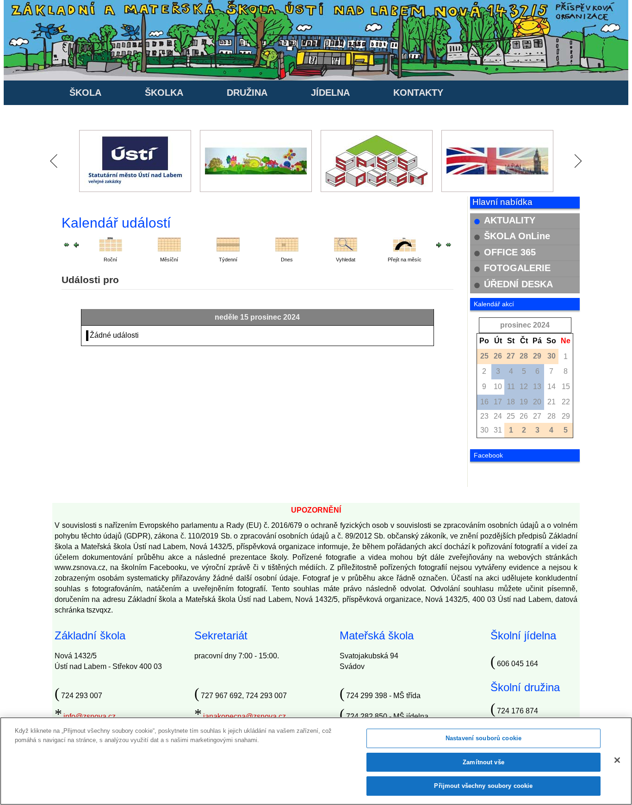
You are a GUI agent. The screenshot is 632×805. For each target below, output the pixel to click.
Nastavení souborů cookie (483, 738)
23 (484, 416)
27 (537, 416)
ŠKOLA (85, 92)
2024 (541, 325)
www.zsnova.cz (80, 567)
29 (566, 416)
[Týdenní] (228, 244)
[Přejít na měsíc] (404, 244)
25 (511, 416)
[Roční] (110, 244)
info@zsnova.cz (89, 716)
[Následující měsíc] (448, 244)
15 (566, 386)
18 (511, 402)
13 (537, 386)
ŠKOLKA (164, 92)
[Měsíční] (169, 244)
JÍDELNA (330, 92)
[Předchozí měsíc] (66, 244)
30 (484, 430)
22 (566, 402)
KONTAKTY (418, 92)
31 (498, 430)
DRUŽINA (247, 92)
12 (524, 386)
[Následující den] (438, 244)
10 (498, 386)
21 (551, 402)
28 (551, 416)
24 (498, 416)
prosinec (515, 325)
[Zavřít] (617, 760)
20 (537, 402)
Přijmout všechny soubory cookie (483, 785)
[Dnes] (286, 244)
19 (524, 402)
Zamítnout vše (483, 762)
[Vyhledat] (345, 244)
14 (551, 386)
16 (484, 402)
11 (511, 386)
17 (498, 402)
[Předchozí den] (76, 244)
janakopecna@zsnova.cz (244, 716)
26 (524, 416)
